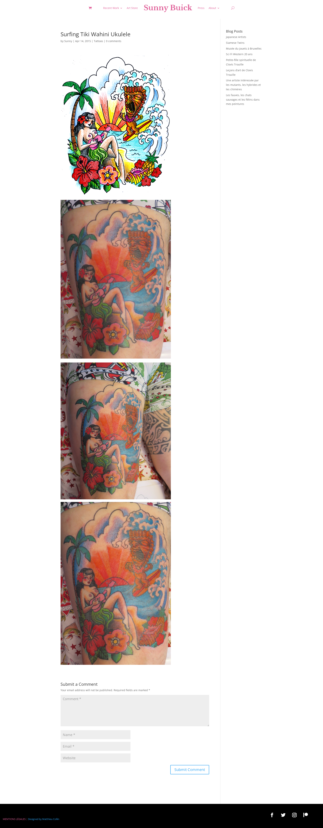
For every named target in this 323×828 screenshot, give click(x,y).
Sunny (68, 41)
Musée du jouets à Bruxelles (244, 48)
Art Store (132, 8)
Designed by (35, 819)
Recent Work (111, 8)
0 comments (113, 41)
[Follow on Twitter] (283, 814)
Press (201, 8)
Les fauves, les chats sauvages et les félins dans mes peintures (243, 99)
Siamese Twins (235, 42)
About (212, 8)
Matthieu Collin (50, 819)
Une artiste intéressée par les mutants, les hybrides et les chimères (243, 85)
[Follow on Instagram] (294, 814)
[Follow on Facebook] (271, 814)
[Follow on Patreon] (305, 814)
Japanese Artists (236, 37)
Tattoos (98, 41)
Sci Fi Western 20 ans (239, 54)
